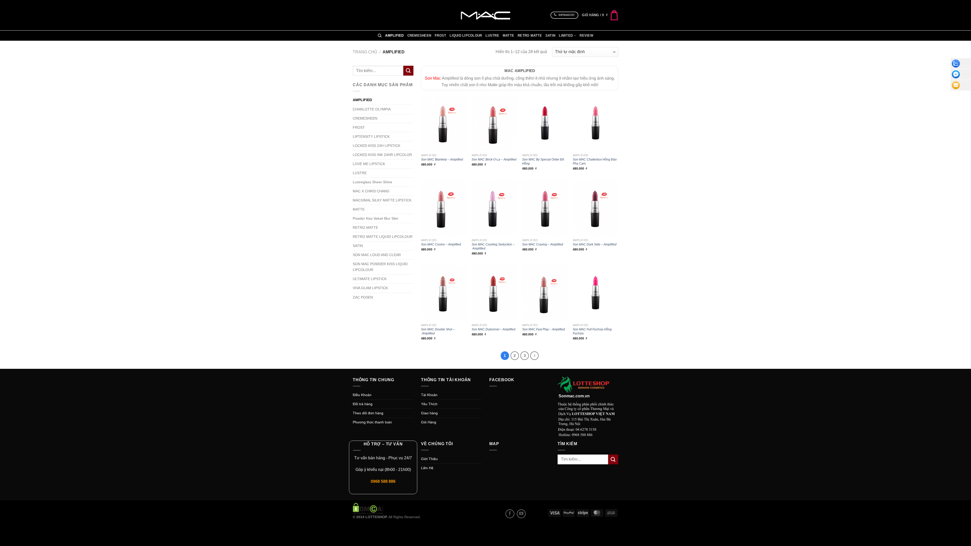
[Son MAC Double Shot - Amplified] (444, 293)
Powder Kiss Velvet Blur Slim (375, 218)
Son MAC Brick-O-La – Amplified (494, 159)
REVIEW (586, 35)
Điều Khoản (362, 395)
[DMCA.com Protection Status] (368, 508)
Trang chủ (365, 52)
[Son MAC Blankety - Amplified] (444, 123)
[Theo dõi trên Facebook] (509, 513)
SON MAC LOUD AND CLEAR (377, 255)
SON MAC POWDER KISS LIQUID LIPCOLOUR (380, 267)
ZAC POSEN (363, 297)
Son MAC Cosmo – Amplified (441, 244)
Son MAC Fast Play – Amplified (543, 329)
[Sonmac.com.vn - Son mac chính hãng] (485, 15)
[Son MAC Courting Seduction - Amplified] (494, 208)
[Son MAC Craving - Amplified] (545, 208)
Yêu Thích (429, 404)
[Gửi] (408, 71)
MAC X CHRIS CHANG (371, 191)
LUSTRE (492, 35)
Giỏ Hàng (428, 422)
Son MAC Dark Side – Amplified (594, 244)
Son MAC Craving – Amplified (542, 244)
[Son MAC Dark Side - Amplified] (595, 208)
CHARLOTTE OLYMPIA (372, 109)
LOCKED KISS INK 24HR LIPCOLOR (382, 155)
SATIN (550, 35)
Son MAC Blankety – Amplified (442, 159)
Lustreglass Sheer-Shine (372, 182)
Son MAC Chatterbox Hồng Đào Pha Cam (595, 161)
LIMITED (566, 35)
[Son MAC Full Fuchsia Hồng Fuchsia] (595, 293)
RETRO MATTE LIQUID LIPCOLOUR (382, 237)
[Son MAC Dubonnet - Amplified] (494, 293)
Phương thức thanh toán (372, 422)
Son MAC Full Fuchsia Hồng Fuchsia (592, 331)
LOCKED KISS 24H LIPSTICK (376, 146)
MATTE (508, 35)
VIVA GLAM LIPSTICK (370, 288)
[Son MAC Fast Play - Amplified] (545, 293)
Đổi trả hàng (362, 404)
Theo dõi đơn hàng (368, 413)
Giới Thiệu (429, 459)
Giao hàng (429, 413)
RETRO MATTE (530, 35)
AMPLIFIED (394, 35)
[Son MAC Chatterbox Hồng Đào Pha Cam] (595, 123)
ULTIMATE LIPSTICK (370, 279)
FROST (440, 35)
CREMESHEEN (419, 35)
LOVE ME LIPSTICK (369, 164)
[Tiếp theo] (534, 355)
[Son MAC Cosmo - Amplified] (444, 208)
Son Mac (433, 78)
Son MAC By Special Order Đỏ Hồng (543, 161)
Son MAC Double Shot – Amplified (438, 331)
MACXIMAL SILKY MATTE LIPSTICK (382, 200)
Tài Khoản (429, 395)
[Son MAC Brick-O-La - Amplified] (494, 123)
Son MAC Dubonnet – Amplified (493, 329)
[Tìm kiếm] (380, 35)
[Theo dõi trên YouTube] (521, 513)
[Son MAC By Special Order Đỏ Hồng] (545, 123)
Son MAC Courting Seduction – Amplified (493, 246)
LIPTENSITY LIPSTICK (371, 136)
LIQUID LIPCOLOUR (466, 35)
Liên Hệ (427, 468)
